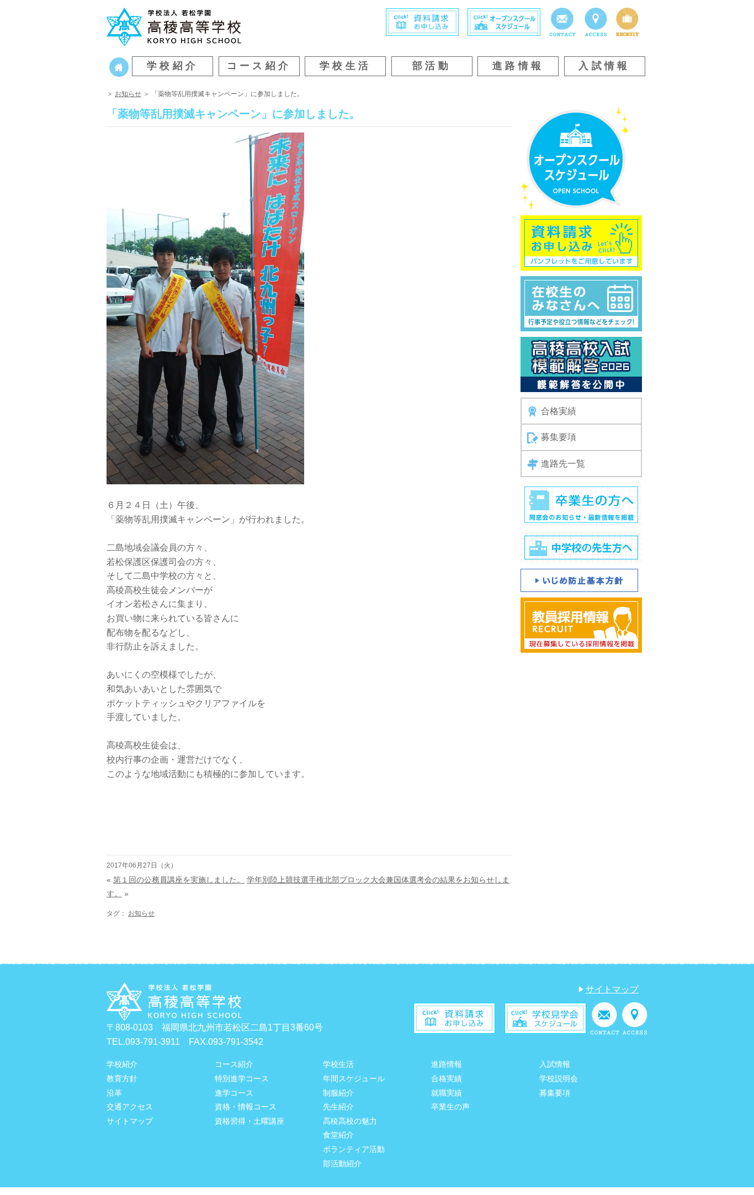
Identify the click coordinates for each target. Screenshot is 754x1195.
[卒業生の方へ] (581, 504)
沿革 (114, 1092)
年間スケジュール (354, 1078)
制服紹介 (338, 1092)
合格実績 (558, 411)
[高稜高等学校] (174, 25)
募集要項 (558, 437)
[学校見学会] (545, 1018)
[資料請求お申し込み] (581, 242)
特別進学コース (242, 1078)
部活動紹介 (342, 1163)
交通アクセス (130, 1106)
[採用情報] (627, 21)
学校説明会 (558, 1078)
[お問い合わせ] (562, 21)
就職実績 (446, 1092)
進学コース (234, 1092)
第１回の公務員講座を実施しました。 (179, 879)
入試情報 (604, 65)
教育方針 (122, 1078)
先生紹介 (338, 1106)
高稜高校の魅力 (350, 1121)
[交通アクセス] (596, 21)
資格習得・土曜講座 (249, 1121)
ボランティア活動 (354, 1149)
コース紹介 (259, 65)
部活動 (431, 65)
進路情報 (518, 65)
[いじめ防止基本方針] (579, 580)
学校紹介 (173, 65)
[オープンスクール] (504, 21)
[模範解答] (581, 363)
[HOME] (119, 66)
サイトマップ (612, 989)
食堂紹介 (338, 1134)
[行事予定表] (581, 303)
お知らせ (128, 94)
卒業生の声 (450, 1106)
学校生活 (345, 65)
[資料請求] (422, 21)
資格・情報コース (246, 1106)
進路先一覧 (563, 463)
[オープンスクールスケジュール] (575, 157)
